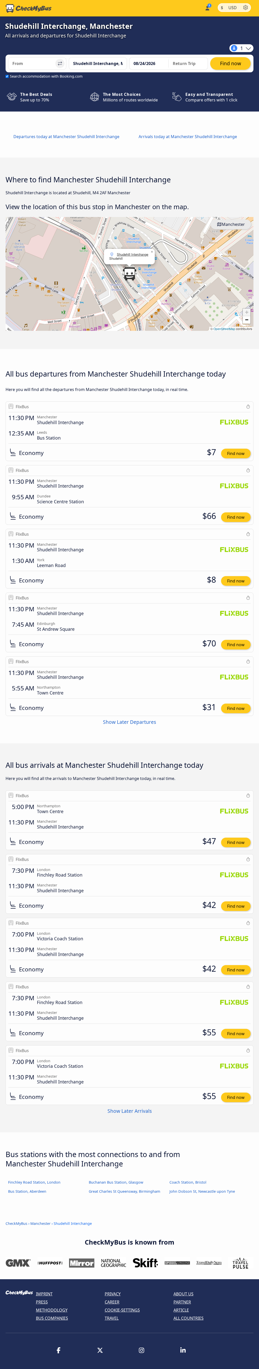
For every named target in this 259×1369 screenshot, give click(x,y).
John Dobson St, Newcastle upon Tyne (202, 1191)
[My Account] (207, 7)
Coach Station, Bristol (187, 1182)
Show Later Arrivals (129, 1110)
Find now (236, 453)
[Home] (29, 8)
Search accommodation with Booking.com (46, 76)
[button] (129, 274)
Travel (112, 1318)
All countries (189, 1318)
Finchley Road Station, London (34, 1182)
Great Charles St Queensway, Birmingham (124, 1191)
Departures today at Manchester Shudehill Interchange (66, 136)
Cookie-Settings (122, 1310)
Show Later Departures (129, 722)
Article (181, 1310)
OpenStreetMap (224, 329)
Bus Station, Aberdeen (27, 1191)
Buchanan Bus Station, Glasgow (116, 1182)
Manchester (233, 224)
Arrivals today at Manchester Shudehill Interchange (188, 136)
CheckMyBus (16, 1223)
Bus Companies (52, 1318)
